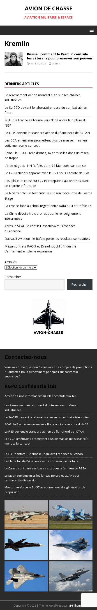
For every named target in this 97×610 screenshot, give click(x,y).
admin (56, 63)
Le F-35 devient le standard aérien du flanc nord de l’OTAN (47, 133)
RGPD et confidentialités (59, 396)
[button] (91, 30)
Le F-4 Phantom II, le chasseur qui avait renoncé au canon (44, 454)
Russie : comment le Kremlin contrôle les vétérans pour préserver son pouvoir (59, 56)
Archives (11, 262)
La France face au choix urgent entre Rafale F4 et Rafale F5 (48, 206)
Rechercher (13, 277)
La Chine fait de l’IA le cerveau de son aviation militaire (42, 461)
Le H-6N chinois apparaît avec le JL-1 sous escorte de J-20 (47, 173)
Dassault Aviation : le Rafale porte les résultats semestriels (47, 238)
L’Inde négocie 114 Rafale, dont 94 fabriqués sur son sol (45, 165)
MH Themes (76, 606)
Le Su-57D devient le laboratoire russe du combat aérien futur (47, 417)
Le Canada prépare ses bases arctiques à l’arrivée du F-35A (45, 468)
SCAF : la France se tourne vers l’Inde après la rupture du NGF (46, 424)
